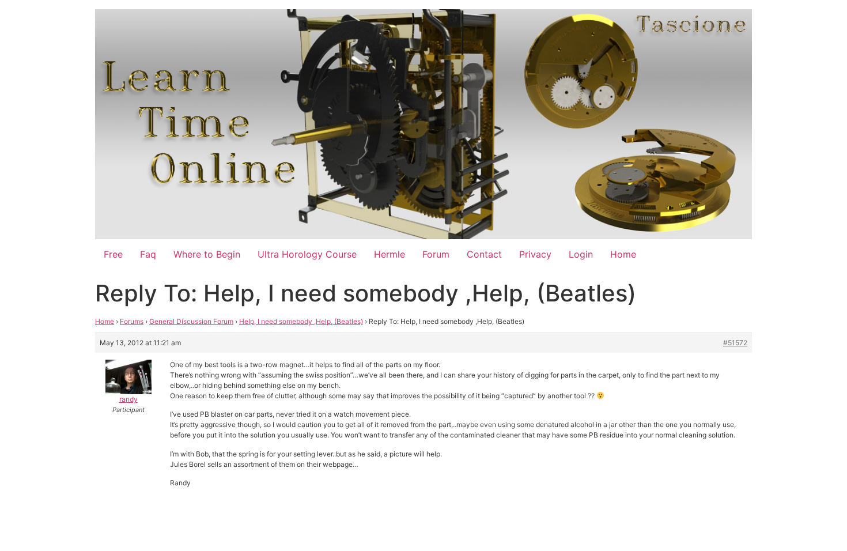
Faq (148, 254)
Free (113, 254)
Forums (131, 321)
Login (581, 254)
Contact (484, 254)
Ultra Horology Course (307, 254)
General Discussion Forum (191, 321)
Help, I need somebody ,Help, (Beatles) (301, 321)
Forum (435, 254)
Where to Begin (206, 254)
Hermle (389, 254)
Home (623, 254)
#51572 (735, 342)
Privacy (535, 254)
